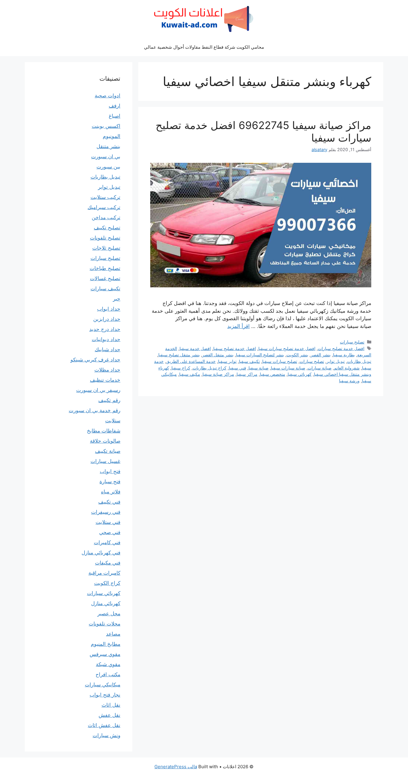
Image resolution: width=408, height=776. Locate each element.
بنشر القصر (321, 354)
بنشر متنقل (108, 146)
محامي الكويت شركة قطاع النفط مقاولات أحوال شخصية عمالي (204, 47)
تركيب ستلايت (105, 197)
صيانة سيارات (320, 367)
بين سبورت (108, 167)
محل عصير (108, 613)
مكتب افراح (108, 674)
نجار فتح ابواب (105, 695)
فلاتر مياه (110, 492)
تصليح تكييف (107, 228)
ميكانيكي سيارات (102, 685)
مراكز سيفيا (247, 374)
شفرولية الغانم (347, 367)
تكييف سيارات (105, 289)
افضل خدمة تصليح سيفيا (234, 348)
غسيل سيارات (105, 461)
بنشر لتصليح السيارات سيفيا (260, 354)
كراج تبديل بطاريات (209, 367)
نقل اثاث (111, 705)
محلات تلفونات (104, 624)
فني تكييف (109, 502)
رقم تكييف (109, 400)
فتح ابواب (110, 471)
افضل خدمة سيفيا (195, 348)
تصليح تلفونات (105, 238)
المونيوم (111, 136)
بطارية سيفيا (344, 354)
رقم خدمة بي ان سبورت (94, 410)
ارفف (114, 106)
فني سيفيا (237, 367)
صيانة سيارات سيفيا (288, 367)
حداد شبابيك (107, 349)
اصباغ (114, 116)
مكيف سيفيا (189, 374)
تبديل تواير (335, 361)
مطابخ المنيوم (105, 644)
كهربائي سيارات (103, 593)
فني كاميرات (107, 542)
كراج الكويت (107, 583)
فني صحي (109, 532)
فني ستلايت (108, 522)
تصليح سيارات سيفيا (279, 361)
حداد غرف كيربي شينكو (95, 360)
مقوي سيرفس (105, 654)
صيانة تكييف (107, 451)
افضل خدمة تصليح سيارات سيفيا (286, 348)
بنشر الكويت (297, 354)
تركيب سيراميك (104, 207)
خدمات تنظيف (105, 380)
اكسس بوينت (106, 126)
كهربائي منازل (105, 603)
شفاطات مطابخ (103, 431)
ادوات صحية (107, 96)
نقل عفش (109, 715)
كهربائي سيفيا (300, 374)
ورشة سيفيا (349, 380)
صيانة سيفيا (259, 367)
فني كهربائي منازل (101, 553)
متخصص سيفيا (272, 374)
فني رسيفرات (105, 512)
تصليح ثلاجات (106, 248)
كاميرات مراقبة (104, 573)
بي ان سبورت (105, 157)
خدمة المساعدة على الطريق (191, 361)
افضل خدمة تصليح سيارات (341, 348)
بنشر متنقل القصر (218, 354)
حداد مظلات (107, 370)
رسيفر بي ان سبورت (98, 390)
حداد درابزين (106, 319)
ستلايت (112, 421)
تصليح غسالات (105, 278)
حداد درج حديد (104, 329)
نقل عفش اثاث (104, 725)
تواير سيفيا (227, 361)
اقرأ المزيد (238, 326)
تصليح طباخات (105, 268)
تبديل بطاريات (359, 361)
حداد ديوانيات (106, 339)
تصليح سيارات (352, 341)
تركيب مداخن (106, 217)
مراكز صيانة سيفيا (218, 374)
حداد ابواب (108, 309)
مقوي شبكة (108, 664)
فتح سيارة (109, 481)
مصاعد (113, 634)
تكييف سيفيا (249, 361)
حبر (116, 299)
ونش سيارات (106, 735)
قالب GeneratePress (175, 766)
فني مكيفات (107, 563)
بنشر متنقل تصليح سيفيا (179, 354)
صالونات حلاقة (105, 441)
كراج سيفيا (180, 367)
